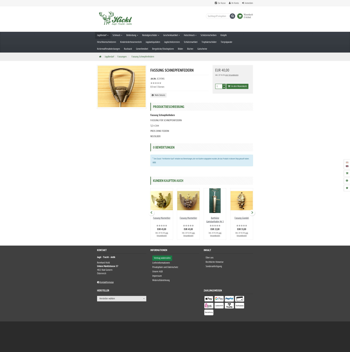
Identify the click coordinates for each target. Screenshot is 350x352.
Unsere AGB (157, 271)
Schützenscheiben (208, 35)
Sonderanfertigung (214, 266)
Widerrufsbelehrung (161, 280)
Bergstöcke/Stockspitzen (163, 48)
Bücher (190, 48)
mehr (154, 162)
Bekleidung (131, 35)
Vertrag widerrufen (162, 258)
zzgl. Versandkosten (231, 75)
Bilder (180, 48)
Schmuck (117, 35)
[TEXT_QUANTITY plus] (224, 85)
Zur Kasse (222, 3)
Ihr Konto (235, 3)
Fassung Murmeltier (161, 218)
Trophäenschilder (209, 42)
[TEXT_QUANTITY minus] (224, 87)
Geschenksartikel (170, 35)
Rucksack (128, 48)
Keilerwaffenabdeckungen (108, 48)
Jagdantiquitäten (153, 42)
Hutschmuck (189, 35)
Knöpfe (224, 35)
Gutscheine (202, 48)
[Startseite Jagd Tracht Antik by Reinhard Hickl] (121, 19)
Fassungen (122, 56)
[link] (240, 16)
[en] (347, 166)
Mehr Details (159, 95)
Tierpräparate (226, 42)
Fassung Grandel (242, 218)
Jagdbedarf (102, 35)
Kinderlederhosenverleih (131, 42)
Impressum (157, 276)
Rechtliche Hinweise (215, 262)
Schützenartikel (190, 42)
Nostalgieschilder (150, 35)
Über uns (209, 257)
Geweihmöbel (142, 48)
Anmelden (249, 3)
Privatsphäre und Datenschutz (165, 267)
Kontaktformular (106, 282)
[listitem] (209, 299)
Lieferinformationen (161, 262)
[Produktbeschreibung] (347, 181)
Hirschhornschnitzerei (106, 42)
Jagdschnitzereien (172, 42)
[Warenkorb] (347, 173)
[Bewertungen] (347, 188)
